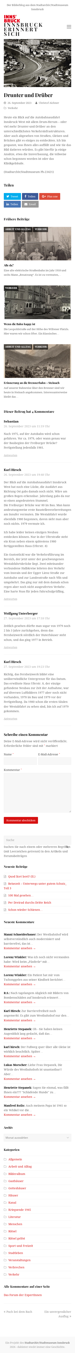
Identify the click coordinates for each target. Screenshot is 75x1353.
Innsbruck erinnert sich (23, 29)
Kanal (12, 1202)
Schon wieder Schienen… (25, 909)
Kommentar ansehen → (20, 948)
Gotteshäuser (17, 1188)
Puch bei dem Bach (19, 1311)
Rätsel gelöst (16, 1238)
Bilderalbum (16, 1174)
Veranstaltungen (19, 1260)
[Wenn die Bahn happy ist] (37, 302)
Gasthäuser (16, 1181)
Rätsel (12, 1231)
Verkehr (13, 108)
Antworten (10, 455)
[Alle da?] (37, 244)
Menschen (15, 1224)
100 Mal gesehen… (21, 895)
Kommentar (13, 770)
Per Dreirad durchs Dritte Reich (29, 902)
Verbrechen (16, 1267)
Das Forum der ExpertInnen (23, 1295)
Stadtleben (15, 1253)
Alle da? (9, 265)
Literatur (14, 1217)
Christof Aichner (49, 102)
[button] (12, 196)
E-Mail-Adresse (49, 754)
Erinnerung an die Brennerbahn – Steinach (32, 383)
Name (9, 754)
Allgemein (15, 1159)
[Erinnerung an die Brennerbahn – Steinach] (37, 361)
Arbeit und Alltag (18, 229)
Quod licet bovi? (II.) (21, 876)
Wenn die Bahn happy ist (19, 324)
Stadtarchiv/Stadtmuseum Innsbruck (47, 1342)
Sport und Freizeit (20, 1245)
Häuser (13, 1195)
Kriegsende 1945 (19, 1209)
